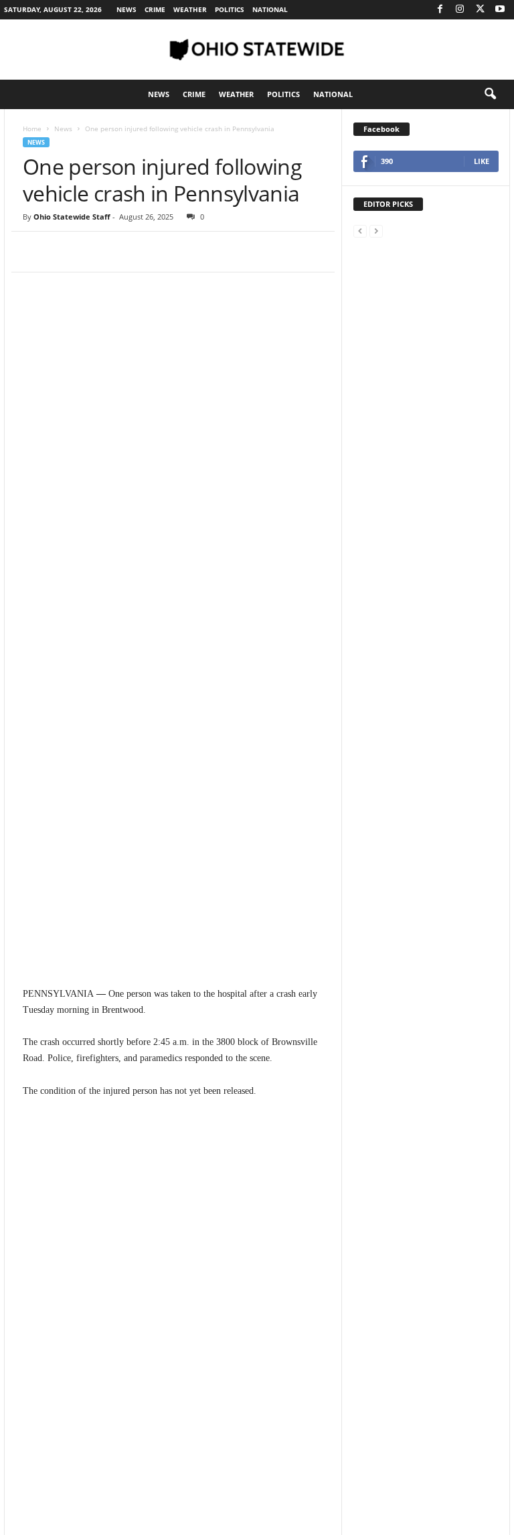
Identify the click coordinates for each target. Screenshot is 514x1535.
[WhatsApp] (128, 251)
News (126, 9)
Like (481, 161)
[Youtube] (500, 9)
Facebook (381, 129)
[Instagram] (460, 9)
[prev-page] (360, 231)
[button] (490, 94)
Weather (190, 9)
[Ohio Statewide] (257, 49)
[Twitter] (480, 9)
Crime (155, 9)
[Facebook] (440, 9)
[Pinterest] (97, 251)
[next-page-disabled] (376, 231)
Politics (229, 9)
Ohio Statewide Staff (71, 217)
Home (32, 128)
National (270, 9)
